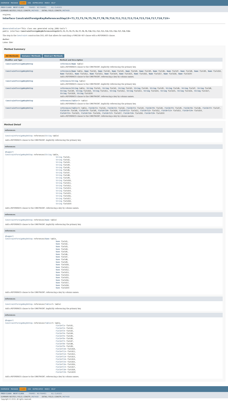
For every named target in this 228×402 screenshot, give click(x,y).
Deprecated (38, 3)
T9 (87, 110)
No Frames (41, 7)
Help (53, 3)
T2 (115, 108)
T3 (134, 108)
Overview (5, 3)
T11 (127, 110)
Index (47, 3)
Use (29, 3)
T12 (148, 110)
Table (74, 101)
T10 (106, 110)
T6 (191, 108)
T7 (210, 108)
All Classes (56, 7)
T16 (89, 113)
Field (91, 108)
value (17, 28)
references (65, 64)
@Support (9, 152)
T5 (172, 108)
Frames (32, 7)
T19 (152, 113)
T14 (190, 110)
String (75, 81)
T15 (68, 113)
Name (74, 64)
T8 (67, 110)
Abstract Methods (53, 56)
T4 (153, 108)
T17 (110, 113)
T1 (96, 108)
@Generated (8, 28)
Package (14, 3)
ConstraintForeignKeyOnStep (19, 64)
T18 (131, 113)
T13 (169, 110)
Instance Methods (31, 56)
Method (35, 10)
